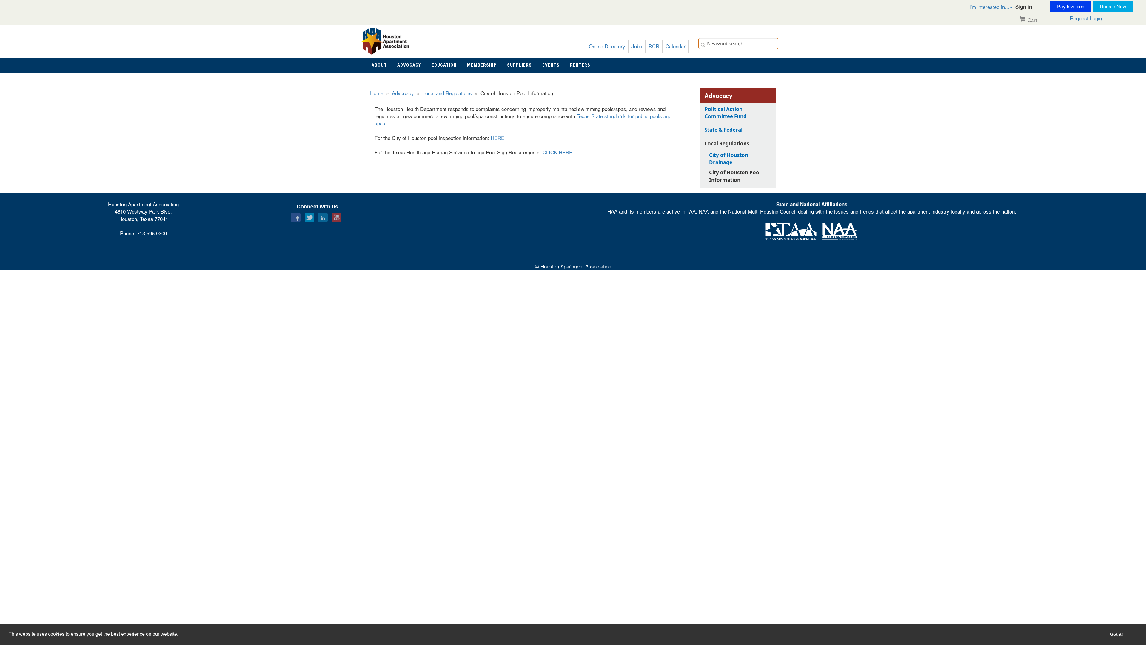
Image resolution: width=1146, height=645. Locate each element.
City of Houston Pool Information (735, 176)
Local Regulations (727, 143)
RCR (654, 46)
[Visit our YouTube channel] (336, 216)
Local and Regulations (447, 93)
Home (376, 93)
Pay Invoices (1070, 6)
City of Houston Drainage (728, 159)
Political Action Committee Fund (726, 113)
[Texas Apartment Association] (791, 230)
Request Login (1086, 18)
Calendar (676, 46)
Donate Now (1113, 6)
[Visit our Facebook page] (296, 216)
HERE (497, 138)
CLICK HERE (557, 152)
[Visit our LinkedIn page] (323, 216)
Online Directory (607, 46)
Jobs (636, 46)
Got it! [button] (1116, 634)
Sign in (1023, 6)
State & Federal (724, 129)
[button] (984, 6)
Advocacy (403, 93)
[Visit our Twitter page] (309, 216)
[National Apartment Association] (840, 230)
